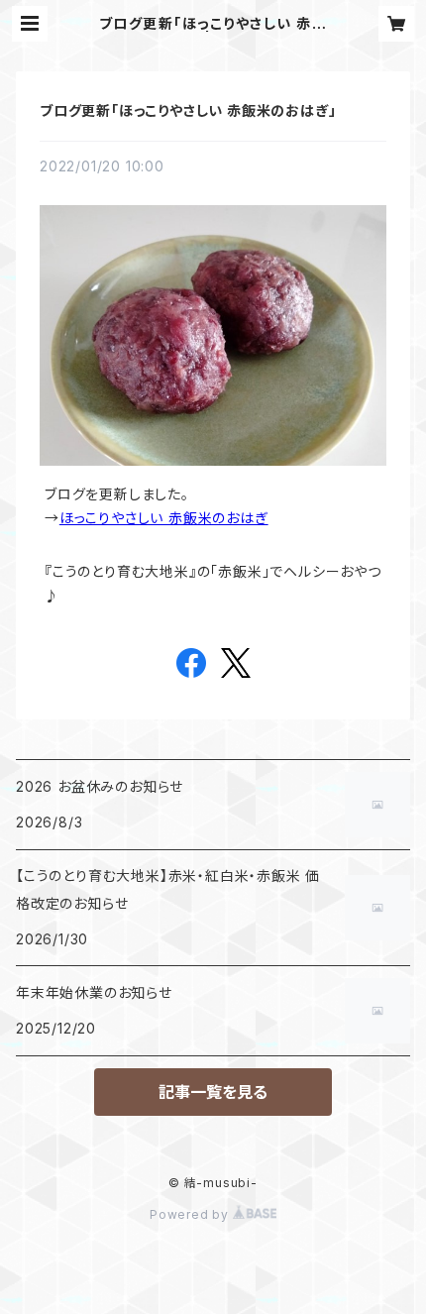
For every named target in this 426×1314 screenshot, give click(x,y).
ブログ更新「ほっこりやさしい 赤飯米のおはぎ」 (188, 110)
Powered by (191, 1214)
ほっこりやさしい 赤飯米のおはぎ (163, 517)
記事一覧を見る (213, 1092)
